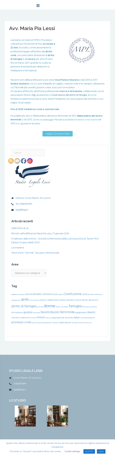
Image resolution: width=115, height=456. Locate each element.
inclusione (36, 313)
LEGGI (101, 451)
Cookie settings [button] (72, 451)
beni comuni (43, 294)
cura (84, 294)
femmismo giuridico (89, 307)
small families (84, 323)
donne (49, 305)
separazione (65, 322)
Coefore (60, 294)
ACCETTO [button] (89, 451)
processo (90, 317)
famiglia (75, 306)
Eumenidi (64, 307)
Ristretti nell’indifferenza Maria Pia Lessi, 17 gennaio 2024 (40, 233)
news (77, 317)
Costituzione (72, 294)
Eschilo (58, 307)
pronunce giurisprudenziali (41, 323)
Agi (33, 95)
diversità (40, 307)
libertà (91, 312)
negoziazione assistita (62, 317)
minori (41, 317)
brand (54, 294)
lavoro (45, 312)
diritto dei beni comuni (71, 300)
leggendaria (81, 312)
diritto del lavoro (90, 300)
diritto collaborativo (49, 300)
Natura (48, 318)
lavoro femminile (62, 312)
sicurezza (75, 323)
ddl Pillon (91, 294)
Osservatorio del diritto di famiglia (69, 95)
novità (82, 318)
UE (90, 323)
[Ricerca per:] (28, 152)
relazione (55, 323)
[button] (57, 133)
